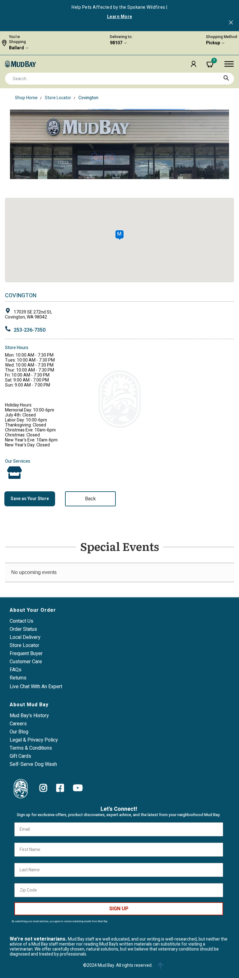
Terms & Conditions (31, 748)
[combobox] (119, 79)
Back (90, 499)
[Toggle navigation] (229, 64)
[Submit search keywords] (226, 78)
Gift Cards (20, 756)
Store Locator (58, 98)
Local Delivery (25, 637)
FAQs (15, 670)
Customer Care (26, 661)
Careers (18, 723)
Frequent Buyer (26, 653)
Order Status (23, 629)
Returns (18, 678)
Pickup (213, 43)
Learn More (119, 17)
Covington (88, 98)
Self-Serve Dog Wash (33, 764)
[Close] (230, 23)
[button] (193, 64)
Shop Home (26, 98)
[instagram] (43, 788)
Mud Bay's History (29, 715)
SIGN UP (119, 908)
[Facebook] (60, 788)
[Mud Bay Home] (20, 63)
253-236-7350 (29, 330)
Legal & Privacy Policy (34, 740)
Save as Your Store (30, 498)
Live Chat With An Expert (36, 686)
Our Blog (19, 732)
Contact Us (21, 621)
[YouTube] (78, 788)
